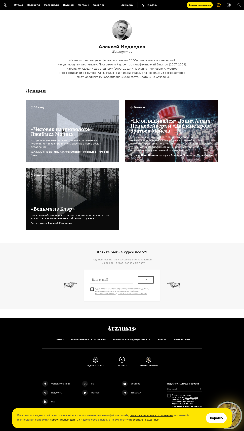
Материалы (51, 4)
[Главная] (122, 328)
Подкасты (33, 4)
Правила (161, 339)
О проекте (59, 339)
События (99, 4)
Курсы (18, 4)
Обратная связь (181, 339)
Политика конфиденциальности (131, 339)
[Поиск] (239, 5)
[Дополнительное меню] (110, 5)
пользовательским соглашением (151, 415)
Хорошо (216, 418)
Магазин (83, 4)
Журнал (68, 4)
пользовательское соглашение (132, 293)
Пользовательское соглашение (89, 339)
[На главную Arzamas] (5, 5)
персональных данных (65, 419)
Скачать (200, 5)
